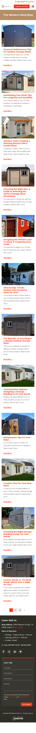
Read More (7, 65)
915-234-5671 (29, 1)
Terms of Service (24, 697)
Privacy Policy (12, 697)
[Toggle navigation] (32, 6)
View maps (18, 627)
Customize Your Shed (21, 6)
